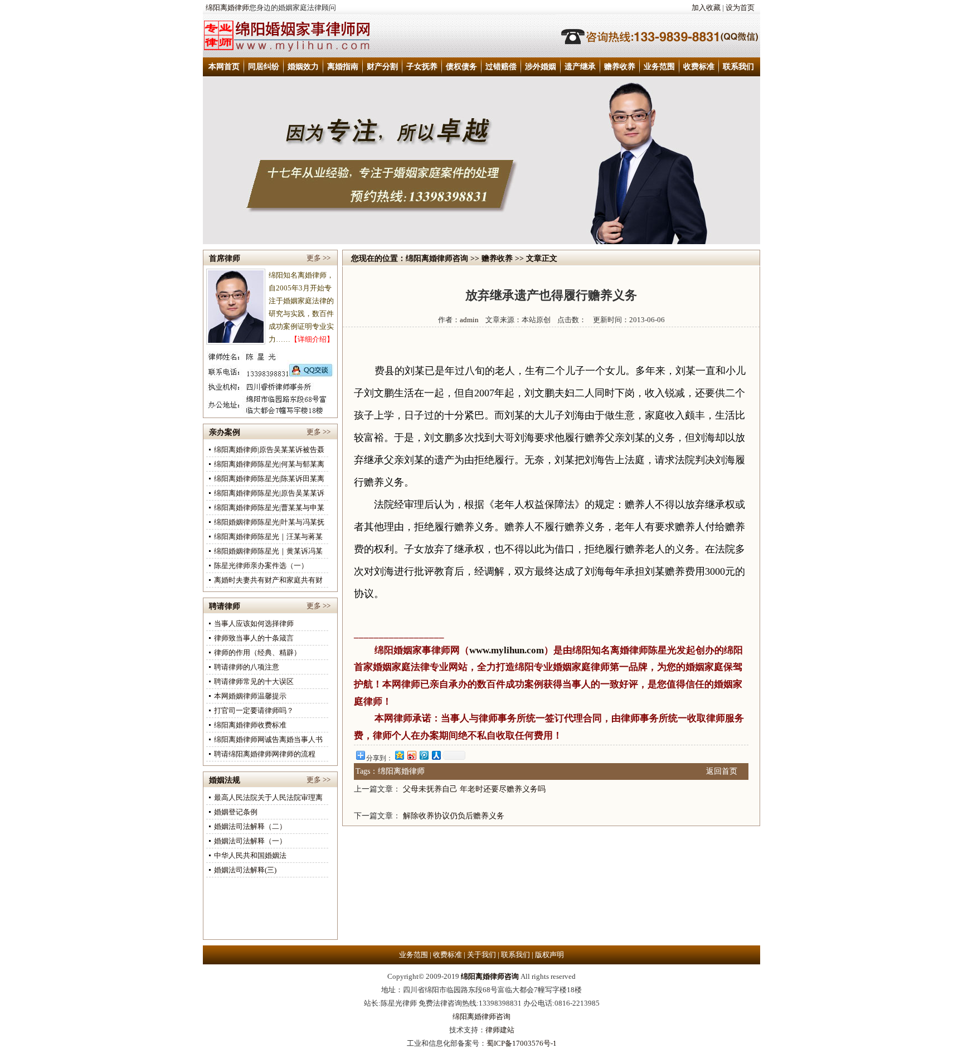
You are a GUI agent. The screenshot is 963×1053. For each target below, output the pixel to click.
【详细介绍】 (312, 339)
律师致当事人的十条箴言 (254, 638)
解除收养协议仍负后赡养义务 (453, 816)
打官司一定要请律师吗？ (254, 710)
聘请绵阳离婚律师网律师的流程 (264, 754)
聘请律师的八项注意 (246, 667)
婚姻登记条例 (235, 812)
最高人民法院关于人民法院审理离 (268, 797)
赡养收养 (619, 66)
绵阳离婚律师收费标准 (250, 725)
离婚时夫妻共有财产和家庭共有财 (268, 580)
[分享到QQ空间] (399, 755)
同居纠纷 (263, 66)
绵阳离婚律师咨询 (437, 258)
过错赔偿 (501, 66)
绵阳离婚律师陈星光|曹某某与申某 (269, 507)
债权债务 (461, 66)
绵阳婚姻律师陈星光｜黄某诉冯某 (268, 551)
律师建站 (499, 1030)
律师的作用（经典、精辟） (257, 652)
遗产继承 (580, 66)
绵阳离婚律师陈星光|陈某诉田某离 (269, 478)
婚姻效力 (303, 66)
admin (469, 320)
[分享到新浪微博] (411, 755)
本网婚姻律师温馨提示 (250, 696)
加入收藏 (706, 7)
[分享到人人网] (436, 755)
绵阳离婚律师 (227, 7)
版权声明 (549, 954)
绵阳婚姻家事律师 (412, 650)
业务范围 (659, 66)
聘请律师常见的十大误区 (254, 681)
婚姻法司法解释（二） (250, 826)
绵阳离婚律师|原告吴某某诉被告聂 (269, 449)
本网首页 (224, 66)
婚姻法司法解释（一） (250, 841)
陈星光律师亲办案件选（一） (261, 565)
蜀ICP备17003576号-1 (522, 1043)
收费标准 (698, 66)
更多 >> (318, 258)
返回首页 (721, 771)
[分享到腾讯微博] (423, 755)
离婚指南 (342, 66)
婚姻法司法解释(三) (245, 870)
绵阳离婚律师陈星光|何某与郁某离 (269, 464)
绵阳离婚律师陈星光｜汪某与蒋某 (268, 536)
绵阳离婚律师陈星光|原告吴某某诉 (269, 493)
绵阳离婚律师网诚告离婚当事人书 (268, 739)
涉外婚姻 (540, 66)
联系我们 (738, 66)
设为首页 (740, 7)
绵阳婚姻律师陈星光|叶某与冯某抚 (269, 522)
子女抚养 (421, 66)
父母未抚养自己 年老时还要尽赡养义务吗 (474, 789)
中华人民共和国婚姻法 (250, 855)
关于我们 (481, 954)
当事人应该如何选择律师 (254, 623)
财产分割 (382, 66)
